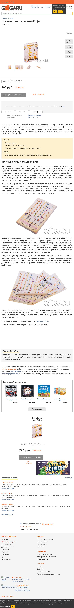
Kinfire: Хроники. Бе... (27, 399)
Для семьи (5, 554)
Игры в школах (42, 559)
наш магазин (16, 371)
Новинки (4, 539)
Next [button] (44, 67)
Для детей (5, 549)
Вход (12, 2)
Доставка (40, 547)
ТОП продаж (5, 559)
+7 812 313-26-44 (9, 369)
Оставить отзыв (7, 514)
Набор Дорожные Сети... (60, 399)
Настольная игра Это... (11, 399)
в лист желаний (38, 94)
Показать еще (37, 409)
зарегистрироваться (9, 374)
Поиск (71, 14)
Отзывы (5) (22, 112)
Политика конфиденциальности (48, 574)
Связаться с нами (43, 571)
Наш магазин (41, 544)
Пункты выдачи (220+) (51, 7)
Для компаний (6, 544)
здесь (8, 606)
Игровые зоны (42, 542)
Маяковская (34, 6)
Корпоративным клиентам (46, 557)
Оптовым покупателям (45, 554)
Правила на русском (14, 116)
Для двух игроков (7, 547)
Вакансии (40, 569)
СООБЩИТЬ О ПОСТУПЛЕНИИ (13, 95)
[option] (9, 67)
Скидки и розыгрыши (8, 542)
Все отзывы (68, 478)
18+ (2, 557)
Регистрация (5, 2)
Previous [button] (4, 67)
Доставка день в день (37, 7)
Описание (8, 112)
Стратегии (5, 552)
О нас (39, 566)
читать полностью (7, 488)
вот (63, 106)
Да (55, 12)
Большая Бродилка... (43, 399)
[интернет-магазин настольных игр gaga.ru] (11, 7)
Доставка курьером (50, 6)
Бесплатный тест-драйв (45, 539)
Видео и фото (36, 112)
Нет (60, 12)
